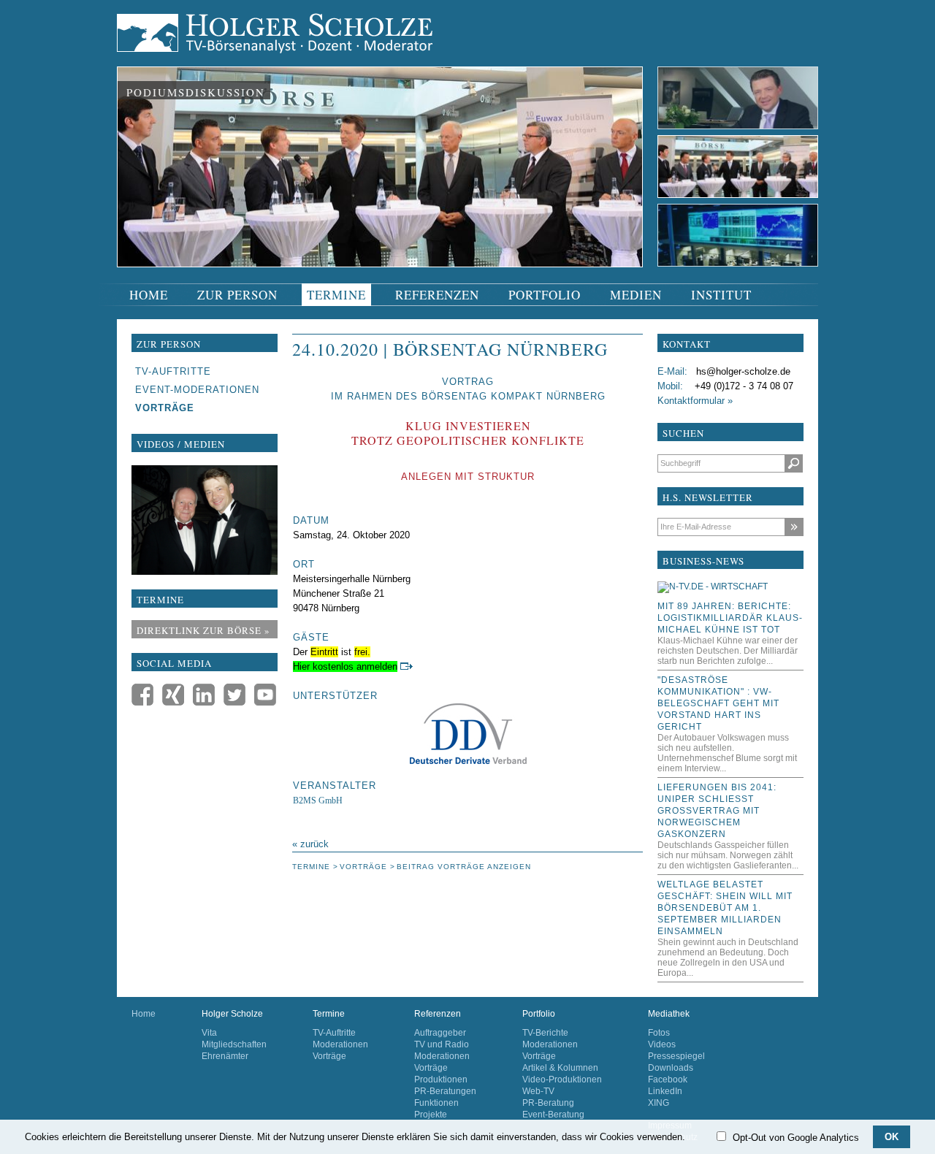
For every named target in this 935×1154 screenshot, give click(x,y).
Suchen (794, 463)
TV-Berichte (545, 1033)
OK (891, 1136)
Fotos (659, 1033)
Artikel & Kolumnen (560, 1068)
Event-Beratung (553, 1114)
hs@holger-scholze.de (743, 371)
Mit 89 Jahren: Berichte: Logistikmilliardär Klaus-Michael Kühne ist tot (730, 618)
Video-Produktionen (562, 1079)
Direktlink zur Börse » (203, 630)
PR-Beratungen (445, 1091)
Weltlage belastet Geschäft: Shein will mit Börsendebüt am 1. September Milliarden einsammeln (725, 907)
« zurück (310, 843)
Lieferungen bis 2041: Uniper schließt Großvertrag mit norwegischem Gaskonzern (716, 810)
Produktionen (441, 1079)
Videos (662, 1044)
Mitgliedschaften (234, 1044)
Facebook (667, 1079)
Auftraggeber (440, 1033)
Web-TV (538, 1091)
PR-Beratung (548, 1103)
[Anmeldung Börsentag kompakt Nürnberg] (406, 666)
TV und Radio (441, 1044)
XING (658, 1103)
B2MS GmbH (318, 800)
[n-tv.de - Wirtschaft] (712, 586)
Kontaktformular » (695, 400)
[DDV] (468, 733)
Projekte (430, 1114)
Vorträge (329, 1056)
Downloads (670, 1068)
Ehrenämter (225, 1056)
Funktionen (436, 1103)
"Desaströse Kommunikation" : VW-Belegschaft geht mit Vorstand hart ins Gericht (718, 703)
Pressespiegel (676, 1056)
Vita (209, 1033)
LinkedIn (665, 1091)
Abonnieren (794, 527)
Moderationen (340, 1044)
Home (143, 1014)
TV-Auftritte (334, 1033)
